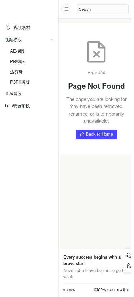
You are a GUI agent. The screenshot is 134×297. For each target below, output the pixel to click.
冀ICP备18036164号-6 (111, 289)
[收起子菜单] (51, 39)
